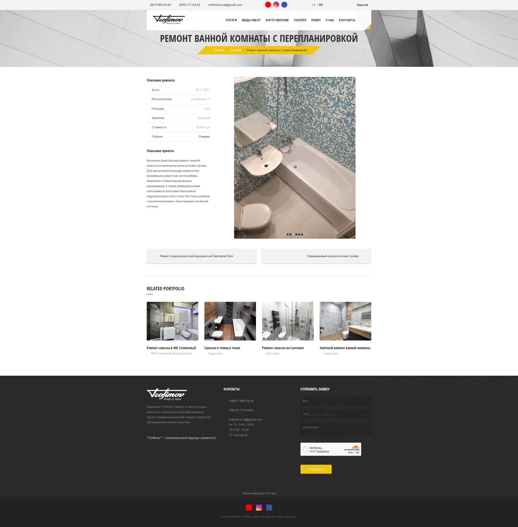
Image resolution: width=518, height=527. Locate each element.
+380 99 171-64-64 (240, 410)
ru (321, 4)
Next (367, 158)
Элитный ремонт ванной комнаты (345, 347)
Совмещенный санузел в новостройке (310, 256)
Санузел (204, 136)
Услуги (231, 20)
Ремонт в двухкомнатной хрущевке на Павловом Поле (190, 256)
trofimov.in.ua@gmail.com (225, 4)
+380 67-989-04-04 (240, 401)
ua (314, 4)
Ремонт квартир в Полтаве (259, 493)
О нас (330, 20)
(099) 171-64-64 (189, 4)
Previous (222, 158)
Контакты (347, 20)
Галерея (300, 20)
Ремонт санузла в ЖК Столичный (171, 347)
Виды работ (251, 20)
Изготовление (277, 20)
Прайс (316, 20)
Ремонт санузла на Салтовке (283, 347)
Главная (219, 50)
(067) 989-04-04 (160, 4)
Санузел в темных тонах (222, 347)
